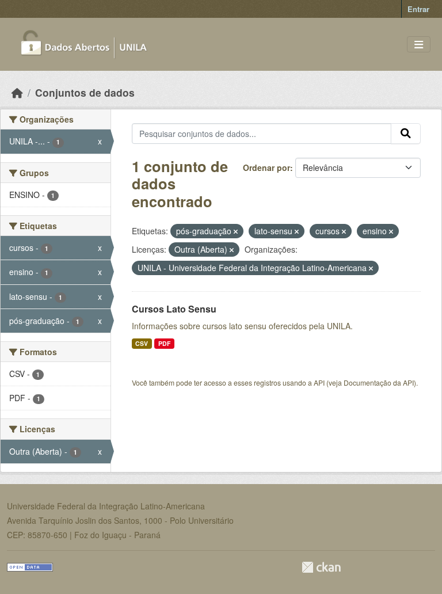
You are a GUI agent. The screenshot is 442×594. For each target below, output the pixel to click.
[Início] (17, 92)
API (319, 382)
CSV (141, 343)
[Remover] (236, 231)
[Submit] (406, 133)
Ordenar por (266, 167)
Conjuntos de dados (85, 92)
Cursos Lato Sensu (174, 308)
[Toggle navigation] (418, 44)
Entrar (418, 8)
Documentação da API (379, 382)
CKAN (321, 567)
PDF (164, 343)
